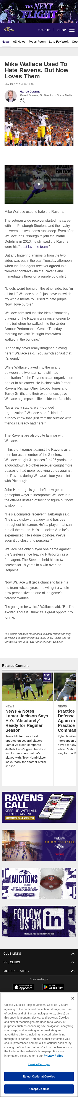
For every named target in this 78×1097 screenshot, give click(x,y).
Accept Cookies (39, 1088)
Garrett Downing (30, 91)
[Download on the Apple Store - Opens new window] (23, 982)
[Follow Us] (39, 915)
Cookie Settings (39, 1064)
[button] (39, 184)
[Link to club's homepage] (8, 27)
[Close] (73, 998)
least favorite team (33, 246)
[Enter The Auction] (39, 877)
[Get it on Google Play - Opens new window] (53, 983)
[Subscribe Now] (39, 801)
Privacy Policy (18, 1055)
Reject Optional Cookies (39, 1076)
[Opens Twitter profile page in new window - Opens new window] (22, 100)
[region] (39, 1044)
